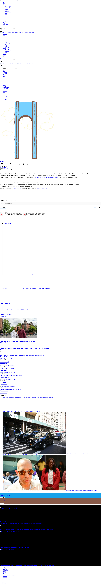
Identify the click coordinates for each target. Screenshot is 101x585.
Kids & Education (8, 12)
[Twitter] (5, 99)
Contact (4, 583)
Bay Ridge (2, 161)
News (3, 4)
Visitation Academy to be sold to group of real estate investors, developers (35, 274)
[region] (50, 210)
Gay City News (3, 521)
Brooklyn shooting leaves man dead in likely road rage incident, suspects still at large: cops (38, 397)
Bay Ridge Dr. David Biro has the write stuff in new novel (52, 245)
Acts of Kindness (7, 7)
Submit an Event (8, 18)
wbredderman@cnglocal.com (17, 188)
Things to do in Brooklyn (7, 314)
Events (4, 582)
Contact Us (4, 21)
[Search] (0, 27)
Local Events (7, 17)
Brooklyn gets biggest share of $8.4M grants (49, 273)
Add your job (3, 305)
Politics (6, 14)
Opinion (6, 13)
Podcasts (4, 98)
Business (6, 9)
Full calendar (3, 497)
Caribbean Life (2, 526)
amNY (1, 563)
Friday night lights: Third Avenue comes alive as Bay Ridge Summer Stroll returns (36, 288)
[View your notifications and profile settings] (1, 30)
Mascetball (3, 383)
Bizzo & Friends (4, 362)
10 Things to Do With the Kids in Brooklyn (16, 547)
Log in (96, 200)
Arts (5, 8)
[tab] (3, 207)
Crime (6, 10)
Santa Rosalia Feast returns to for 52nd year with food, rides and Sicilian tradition (26, 454)
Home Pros (5, 581)
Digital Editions (5, 24)
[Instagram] (6, 99)
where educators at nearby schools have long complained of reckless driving (46, 177)
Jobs (4, 3)
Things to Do (5, 48)
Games (6, 20)
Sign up (99, 200)
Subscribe (4, 22)
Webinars (4, 25)
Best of (4, 23)
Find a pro (2, 503)
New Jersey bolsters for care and (21, 523)
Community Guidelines (15, 197)
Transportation (7, 47)
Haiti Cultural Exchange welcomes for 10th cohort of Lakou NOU (26, 529)
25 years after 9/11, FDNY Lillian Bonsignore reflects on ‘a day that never (27, 565)
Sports (6, 46)
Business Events (7, 19)
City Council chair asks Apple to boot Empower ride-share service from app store (82, 453)
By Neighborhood (8, 6)
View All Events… (3, 393)
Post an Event (3, 316)
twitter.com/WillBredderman (42, 188)
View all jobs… (3, 311)
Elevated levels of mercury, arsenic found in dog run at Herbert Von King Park (27, 411)
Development (7, 11)
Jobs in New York (5, 303)
